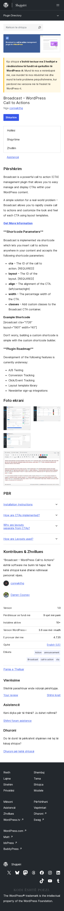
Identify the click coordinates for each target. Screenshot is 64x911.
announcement (51, 652)
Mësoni (8, 801)
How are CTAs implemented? (21, 515)
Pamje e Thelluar (13, 669)
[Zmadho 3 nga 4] (26, 437)
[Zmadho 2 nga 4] (56, 411)
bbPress (10, 843)
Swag (39, 819)
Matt (8, 837)
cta (57, 659)
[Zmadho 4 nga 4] (56, 455)
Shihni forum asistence (17, 720)
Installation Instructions (18, 504)
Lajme (7, 778)
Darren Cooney (20, 595)
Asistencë (13, 157)
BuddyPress (12, 849)
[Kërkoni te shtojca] (39, 27)
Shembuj (39, 772)
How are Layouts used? (18, 539)
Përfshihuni (41, 801)
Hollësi (11, 130)
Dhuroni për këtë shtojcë (18, 751)
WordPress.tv (13, 819)
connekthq (16, 108)
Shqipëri (16, 864)
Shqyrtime (13, 139)
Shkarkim (11, 117)
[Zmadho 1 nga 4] (26, 411)
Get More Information (18, 223)
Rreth (6, 772)
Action (38, 652)
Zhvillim (11, 148)
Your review (10, 695)
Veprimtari (40, 807)
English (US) (54, 644)
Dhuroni (40, 813)
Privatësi (8, 790)
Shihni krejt (54, 695)
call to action (47, 659)
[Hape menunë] (58, 5)
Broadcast (33, 659)
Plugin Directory (12, 15)
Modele (38, 790)
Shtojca (38, 784)
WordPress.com (15, 831)
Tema (37, 778)
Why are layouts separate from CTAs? (16, 526)
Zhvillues (8, 813)
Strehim (8, 784)
